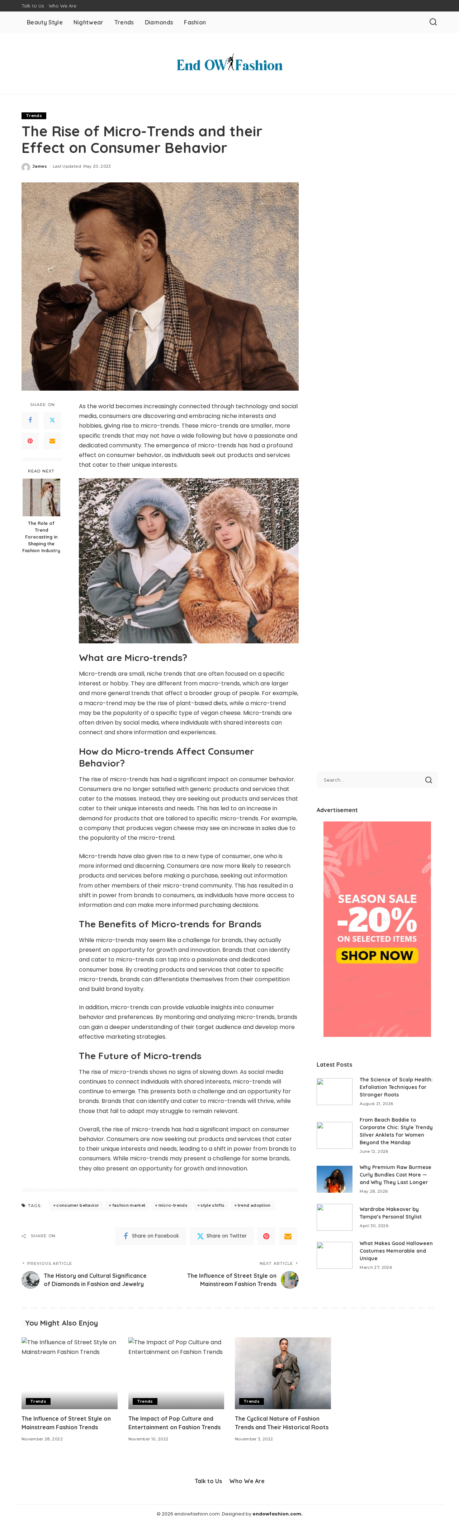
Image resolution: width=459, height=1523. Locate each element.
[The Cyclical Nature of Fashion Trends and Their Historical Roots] (283, 1373)
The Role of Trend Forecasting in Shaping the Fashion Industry (41, 536)
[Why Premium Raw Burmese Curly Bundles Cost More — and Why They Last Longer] (334, 1179)
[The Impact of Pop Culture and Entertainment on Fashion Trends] (176, 1373)
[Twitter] (52, 420)
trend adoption (254, 1205)
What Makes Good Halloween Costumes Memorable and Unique (396, 1251)
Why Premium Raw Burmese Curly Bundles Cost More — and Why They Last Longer (395, 1175)
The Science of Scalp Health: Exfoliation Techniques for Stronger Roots (396, 1087)
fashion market (129, 1205)
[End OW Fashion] (229, 63)
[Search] (433, 22)
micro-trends (173, 1205)
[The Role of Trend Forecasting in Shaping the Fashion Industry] (41, 497)
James (40, 166)
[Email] (52, 441)
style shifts (212, 1205)
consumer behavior (77, 1205)
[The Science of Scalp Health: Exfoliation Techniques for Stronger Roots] (334, 1091)
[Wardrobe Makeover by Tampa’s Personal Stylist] (334, 1217)
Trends (34, 115)
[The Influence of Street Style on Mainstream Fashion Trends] (70, 1373)
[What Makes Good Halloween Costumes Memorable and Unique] (334, 1255)
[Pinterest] (30, 441)
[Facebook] (30, 420)
